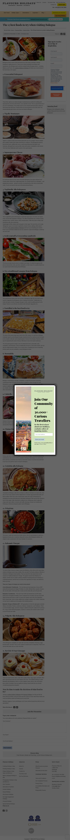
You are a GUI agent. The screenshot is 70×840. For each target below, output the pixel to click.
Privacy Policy (42, 444)
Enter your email (39, 439)
